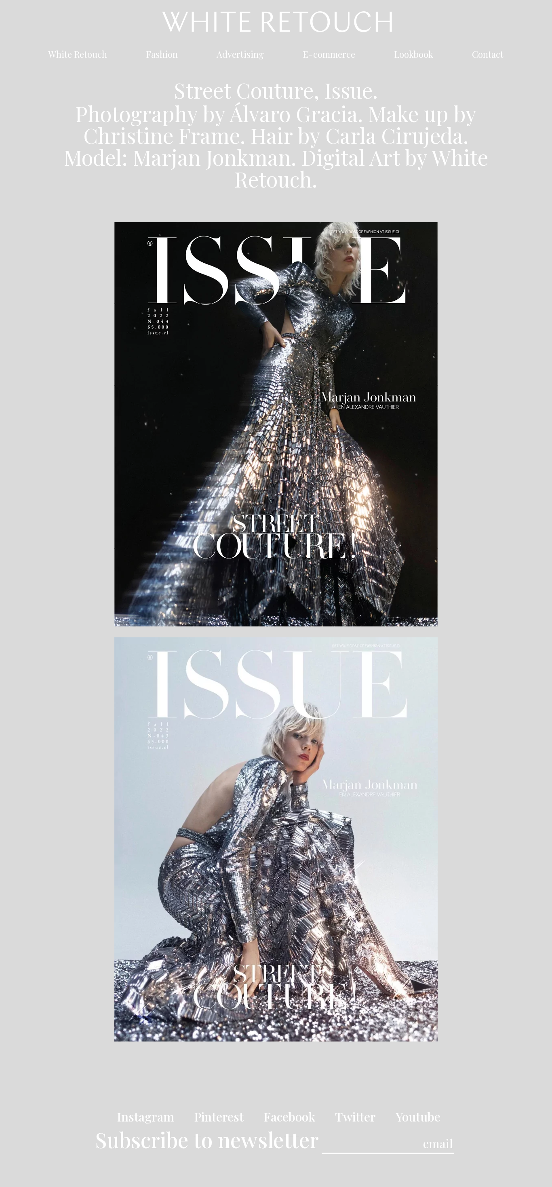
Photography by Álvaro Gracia (216, 113)
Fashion (162, 55)
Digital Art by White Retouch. (361, 168)
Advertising (240, 55)
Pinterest (219, 1117)
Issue (348, 90)
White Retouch (77, 55)
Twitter (355, 1117)
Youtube (418, 1117)
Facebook (289, 1117)
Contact (488, 55)
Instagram (145, 1117)
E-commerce (329, 55)
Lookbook (413, 55)
